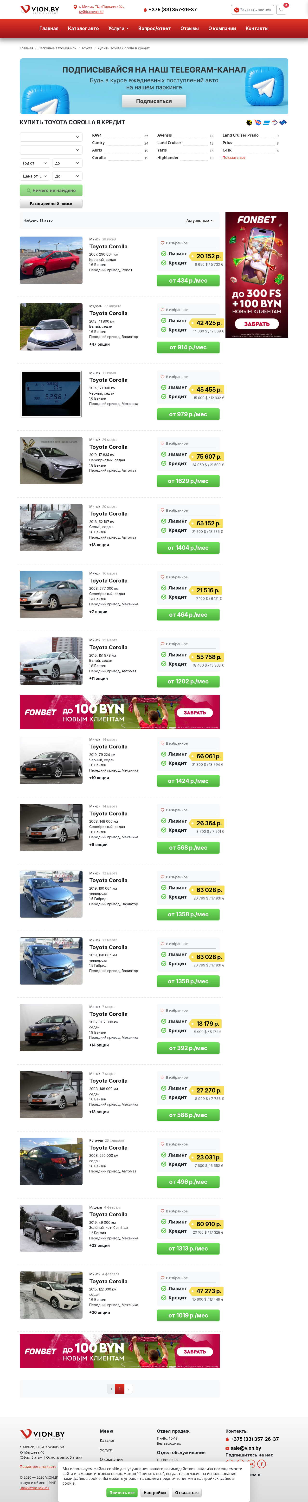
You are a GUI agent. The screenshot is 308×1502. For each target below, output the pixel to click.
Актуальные (198, 220)
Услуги (106, 1450)
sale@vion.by (246, 1448)
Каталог (107, 1440)
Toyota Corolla (108, 246)
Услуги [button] (117, 28)
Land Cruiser (169, 142)
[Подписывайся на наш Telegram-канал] (154, 86)
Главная (48, 28)
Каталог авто (83, 28)
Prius (227, 142)
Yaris (162, 150)
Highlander (168, 157)
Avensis (164, 135)
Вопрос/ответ (154, 28)
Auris (97, 150)
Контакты (257, 28)
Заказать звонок (255, 10)
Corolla (99, 157)
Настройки (155, 1492)
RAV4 (97, 135)
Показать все (234, 157)
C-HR (227, 150)
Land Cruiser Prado (241, 135)
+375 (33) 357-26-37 (172, 10)
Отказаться (187, 1492)
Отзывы (189, 28)
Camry (98, 142)
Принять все (122, 1492)
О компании (222, 28)
